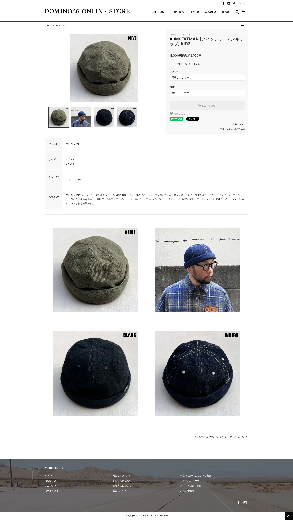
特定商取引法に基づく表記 (232, 128)
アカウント (241, 3)
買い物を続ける (237, 437)
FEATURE (195, 11)
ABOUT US (211, 11)
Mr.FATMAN (61, 25)
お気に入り (179, 113)
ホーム (48, 25)
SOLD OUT (209, 105)
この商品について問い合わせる (209, 437)
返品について (239, 124)
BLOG (225, 11)
